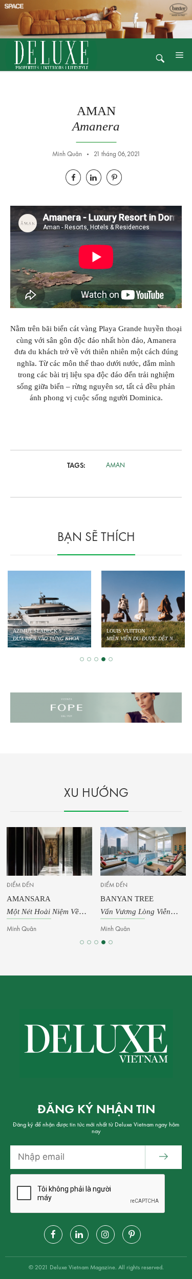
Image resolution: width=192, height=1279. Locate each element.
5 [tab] (111, 659)
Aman (115, 465)
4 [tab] (103, 659)
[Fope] (96, 707)
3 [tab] (96, 659)
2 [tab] (89, 659)
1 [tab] (82, 659)
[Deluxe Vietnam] (51, 54)
